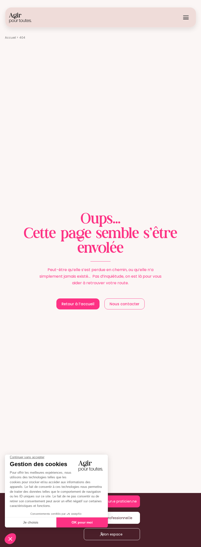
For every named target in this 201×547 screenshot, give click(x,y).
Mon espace (115, 534)
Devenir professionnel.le (115, 517)
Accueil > (11, 37)
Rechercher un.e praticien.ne (115, 501)
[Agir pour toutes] (20, 18)
